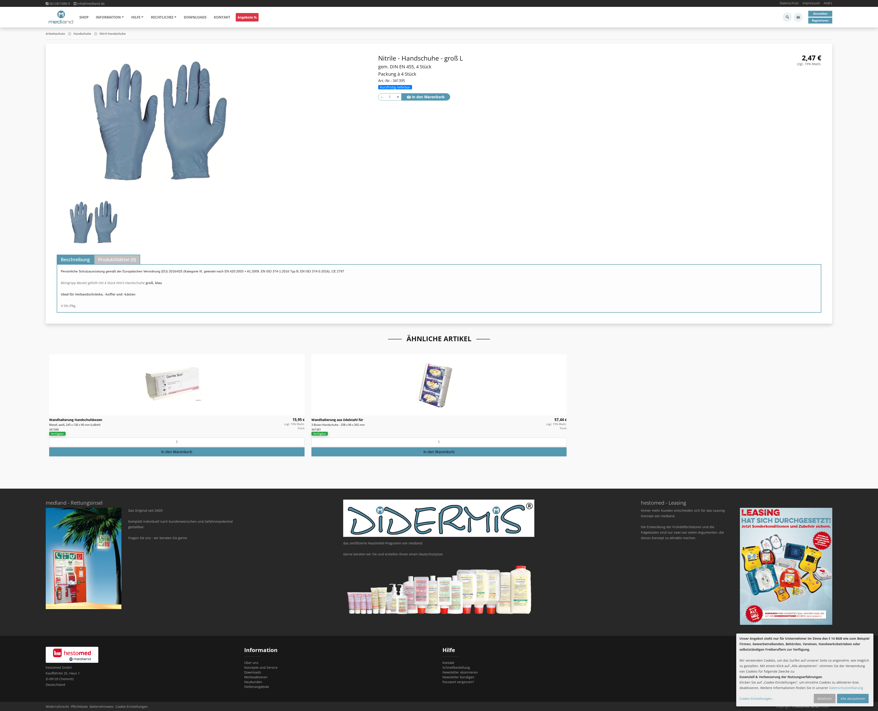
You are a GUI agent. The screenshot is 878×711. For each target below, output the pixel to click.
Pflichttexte (79, 706)
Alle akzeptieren (853, 698)
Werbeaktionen (256, 677)
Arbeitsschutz (55, 34)
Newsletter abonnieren (460, 672)
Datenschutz (789, 3)
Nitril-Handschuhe (112, 34)
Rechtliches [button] (162, 17)
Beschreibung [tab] (75, 259)
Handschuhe (82, 34)
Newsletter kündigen (458, 677)
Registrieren (820, 20)
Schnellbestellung (456, 667)
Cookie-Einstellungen (131, 706)
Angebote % (247, 17)
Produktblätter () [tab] (117, 259)
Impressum (811, 3)
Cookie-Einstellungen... (756, 698)
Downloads (195, 17)
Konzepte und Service (261, 667)
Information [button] (108, 17)
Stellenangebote (256, 686)
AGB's (828, 3)
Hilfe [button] (135, 17)
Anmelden (820, 14)
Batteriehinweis (102, 706)
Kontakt (222, 17)
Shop (83, 17)
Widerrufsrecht (57, 706)
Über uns (251, 662)
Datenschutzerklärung (846, 688)
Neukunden (253, 682)
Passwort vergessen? (458, 682)
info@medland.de (90, 3)
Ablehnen (824, 698)
